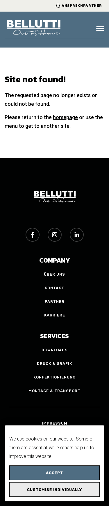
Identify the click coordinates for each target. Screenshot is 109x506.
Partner (55, 301)
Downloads (55, 350)
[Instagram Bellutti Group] (55, 235)
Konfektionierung (54, 377)
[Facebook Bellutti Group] (33, 235)
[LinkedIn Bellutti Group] (77, 235)
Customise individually (54, 489)
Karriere (54, 315)
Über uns (54, 274)
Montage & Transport (54, 391)
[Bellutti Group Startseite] (34, 28)
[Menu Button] (100, 28)
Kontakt (54, 288)
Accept (54, 473)
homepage (65, 117)
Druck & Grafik (54, 363)
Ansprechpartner (82, 5)
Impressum (54, 423)
